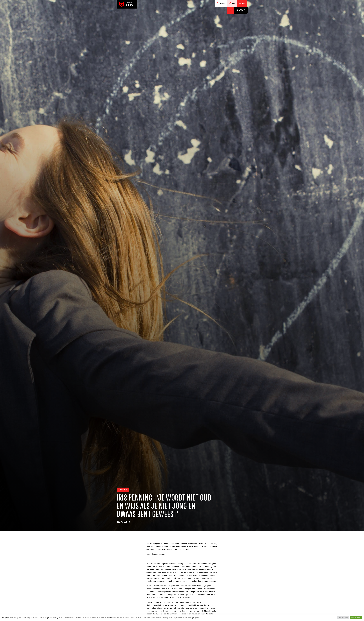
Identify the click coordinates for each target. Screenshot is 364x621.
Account (242, 10)
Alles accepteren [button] (355, 617)
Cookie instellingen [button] (343, 617)
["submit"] (230, 10)
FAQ (233, 3)
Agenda (222, 3)
